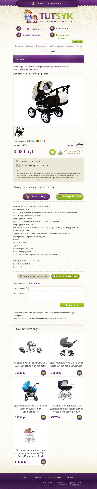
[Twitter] (33, 141)
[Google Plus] (43, 141)
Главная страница (20, 67)
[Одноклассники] (35, 141)
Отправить (71, 305)
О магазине (19, 46)
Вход (40, 3)
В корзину (38, 196)
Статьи (79, 46)
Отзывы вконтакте (33, 276)
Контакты (51, 51)
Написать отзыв (65, 276)
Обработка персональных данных (61, 46)
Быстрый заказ (72, 196)
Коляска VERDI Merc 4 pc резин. (25, 69)
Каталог (38, 477)
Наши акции (41, 46)
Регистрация (54, 3)
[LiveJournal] (41, 141)
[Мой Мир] (38, 141)
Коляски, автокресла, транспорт (41, 67)
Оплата (59, 477)
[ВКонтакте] (30, 141)
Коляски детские (61, 67)
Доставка (29, 46)
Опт (43, 51)
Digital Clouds (76, 485)
